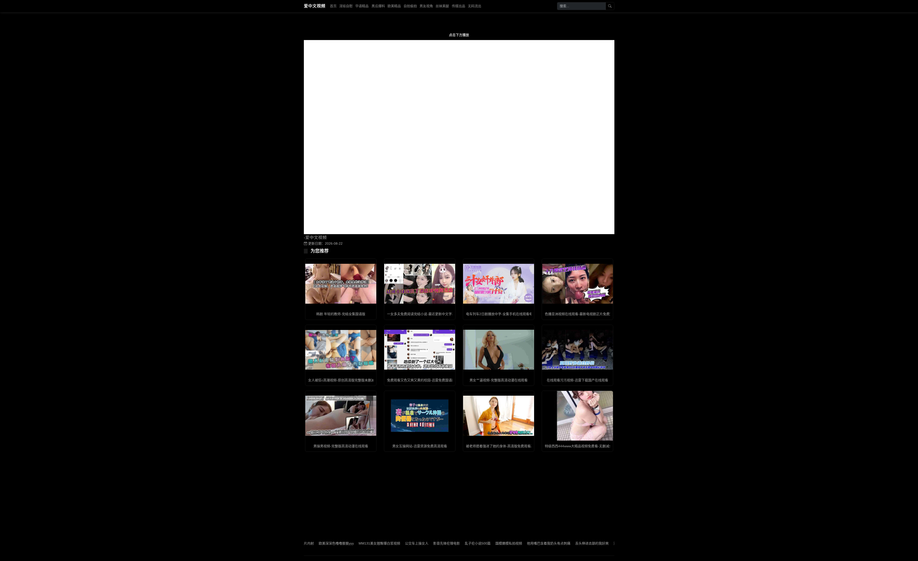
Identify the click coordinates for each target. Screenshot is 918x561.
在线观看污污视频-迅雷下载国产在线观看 (577, 380)
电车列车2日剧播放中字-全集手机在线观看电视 (501, 314)
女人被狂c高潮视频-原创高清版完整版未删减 (341, 380)
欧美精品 (394, 6)
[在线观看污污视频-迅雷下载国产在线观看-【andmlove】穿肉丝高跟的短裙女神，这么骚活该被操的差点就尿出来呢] (577, 350)
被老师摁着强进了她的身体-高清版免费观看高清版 (503, 446)
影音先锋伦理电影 (420, 543)
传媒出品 (458, 6)
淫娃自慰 (346, 6)
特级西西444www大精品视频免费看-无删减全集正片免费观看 (590, 446)
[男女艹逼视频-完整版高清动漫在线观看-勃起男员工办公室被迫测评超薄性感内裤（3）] (498, 350)
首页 (333, 6)
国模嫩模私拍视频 (482, 543)
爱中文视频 (314, 6)
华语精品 (362, 6)
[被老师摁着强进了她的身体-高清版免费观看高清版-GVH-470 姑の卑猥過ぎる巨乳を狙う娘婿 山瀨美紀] (498, 416)
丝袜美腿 (442, 6)
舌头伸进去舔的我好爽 (566, 543)
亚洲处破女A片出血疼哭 (605, 543)
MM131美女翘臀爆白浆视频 (353, 543)
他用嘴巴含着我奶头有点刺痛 (522, 543)
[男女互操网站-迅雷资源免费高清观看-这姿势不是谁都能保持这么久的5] (419, 416)
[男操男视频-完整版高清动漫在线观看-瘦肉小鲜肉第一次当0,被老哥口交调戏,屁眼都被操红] (340, 416)
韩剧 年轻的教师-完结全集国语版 (340, 314)
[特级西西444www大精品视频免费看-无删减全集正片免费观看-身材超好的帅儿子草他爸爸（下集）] (577, 415)
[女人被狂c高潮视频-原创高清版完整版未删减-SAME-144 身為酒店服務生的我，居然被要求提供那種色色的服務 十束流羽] (340, 350)
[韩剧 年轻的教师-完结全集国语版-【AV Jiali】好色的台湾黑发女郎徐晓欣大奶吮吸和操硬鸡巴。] (340, 284)
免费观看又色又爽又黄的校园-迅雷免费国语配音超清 (426, 380)
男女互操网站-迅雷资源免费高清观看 (419, 446)
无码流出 (474, 6)
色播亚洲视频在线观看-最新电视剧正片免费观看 (580, 314)
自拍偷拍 (410, 6)
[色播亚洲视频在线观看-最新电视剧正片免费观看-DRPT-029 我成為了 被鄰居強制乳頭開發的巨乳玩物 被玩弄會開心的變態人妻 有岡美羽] (577, 284)
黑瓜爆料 (378, 6)
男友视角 (426, 6)
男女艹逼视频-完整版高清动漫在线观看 (499, 380)
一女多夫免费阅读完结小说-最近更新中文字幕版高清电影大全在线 (436, 314)
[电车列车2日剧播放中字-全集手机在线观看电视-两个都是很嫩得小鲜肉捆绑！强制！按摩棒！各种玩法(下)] (498, 284)
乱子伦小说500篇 (451, 543)
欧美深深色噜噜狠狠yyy (310, 543)
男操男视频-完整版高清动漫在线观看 (340, 446)
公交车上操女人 (390, 543)
